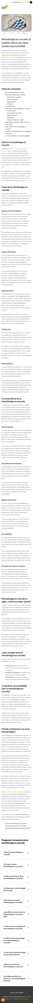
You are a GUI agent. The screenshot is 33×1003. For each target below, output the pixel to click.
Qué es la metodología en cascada (14, 92)
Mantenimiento (11, 106)
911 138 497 (24, 2)
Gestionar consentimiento (3, 999)
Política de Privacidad (11, 999)
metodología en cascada (9, 57)
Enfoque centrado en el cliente (15, 120)
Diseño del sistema (12, 99)
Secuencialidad (11, 110)
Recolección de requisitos (14, 97)
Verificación (10, 104)
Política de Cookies (23, 999)
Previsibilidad (11, 117)
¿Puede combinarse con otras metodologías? (17, 136)
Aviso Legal (27, 996)
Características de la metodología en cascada (17, 108)
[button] (30, 6)
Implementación (11, 101)
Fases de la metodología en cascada (15, 95)
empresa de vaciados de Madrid (14, 792)
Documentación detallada (14, 113)
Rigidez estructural (12, 115)
